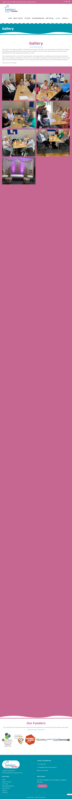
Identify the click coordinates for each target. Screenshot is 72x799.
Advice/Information (8, 786)
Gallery (4, 790)
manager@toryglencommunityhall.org (47, 767)
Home (3, 779)
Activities (5, 784)
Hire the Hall (6, 788)
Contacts (5, 792)
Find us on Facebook (43, 770)
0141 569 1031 (8, 2)
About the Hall (7, 782)
